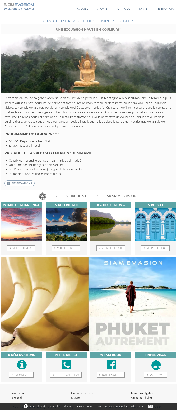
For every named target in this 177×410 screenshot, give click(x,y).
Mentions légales (142, 393)
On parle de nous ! (82, 393)
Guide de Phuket (141, 398)
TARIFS (143, 8)
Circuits (75, 398)
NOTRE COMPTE (112, 374)
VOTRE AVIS (157, 374)
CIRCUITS (102, 8)
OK (150, 406)
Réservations (18, 393)
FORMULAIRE (22, 374)
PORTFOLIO (123, 8)
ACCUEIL (82, 8)
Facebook (16, 398)
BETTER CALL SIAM (67, 374)
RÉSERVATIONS (21, 183)
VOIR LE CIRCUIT (22, 248)
